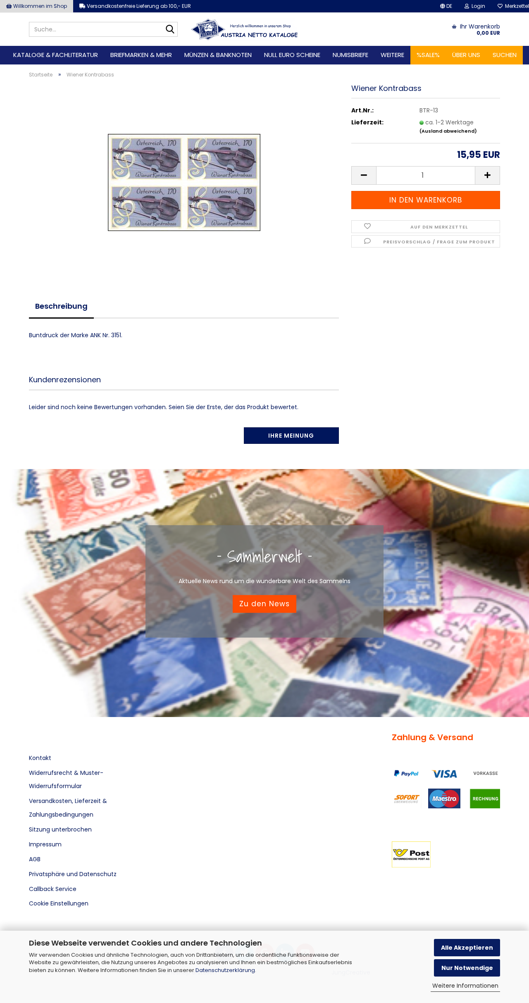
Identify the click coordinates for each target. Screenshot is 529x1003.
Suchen (505, 54)
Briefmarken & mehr (141, 54)
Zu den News (264, 604)
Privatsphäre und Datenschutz (73, 874)
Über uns (466, 54)
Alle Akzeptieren (467, 947)
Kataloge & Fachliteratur (55, 54)
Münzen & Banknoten (218, 54)
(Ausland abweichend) (448, 131)
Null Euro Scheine (292, 54)
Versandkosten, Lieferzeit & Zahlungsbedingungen (68, 807)
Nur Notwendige (467, 968)
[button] (446, 6)
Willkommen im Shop (39, 6)
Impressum (45, 844)
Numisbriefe (350, 54)
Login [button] (477, 6)
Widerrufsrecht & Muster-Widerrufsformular (66, 779)
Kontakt (40, 758)
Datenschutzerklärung (225, 970)
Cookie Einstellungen (58, 903)
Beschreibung (61, 306)
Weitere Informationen (465, 986)
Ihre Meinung (291, 435)
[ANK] (244, 29)
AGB (35, 859)
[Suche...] (170, 29)
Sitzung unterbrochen (60, 829)
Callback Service (52, 889)
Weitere (392, 54)
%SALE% (428, 54)
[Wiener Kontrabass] (184, 177)
